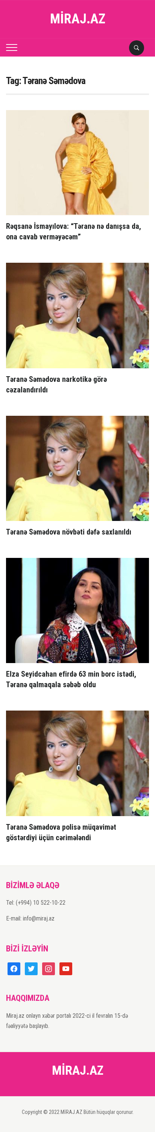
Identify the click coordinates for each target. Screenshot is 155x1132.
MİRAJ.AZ (77, 19)
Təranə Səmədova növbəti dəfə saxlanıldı (68, 531)
